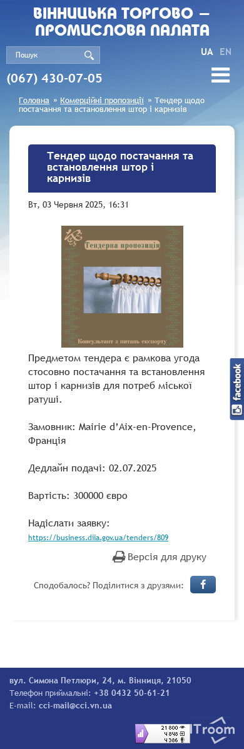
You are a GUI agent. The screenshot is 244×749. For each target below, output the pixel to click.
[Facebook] (203, 584)
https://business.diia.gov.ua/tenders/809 (98, 537)
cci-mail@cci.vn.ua (75, 705)
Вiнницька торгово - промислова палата (122, 23)
